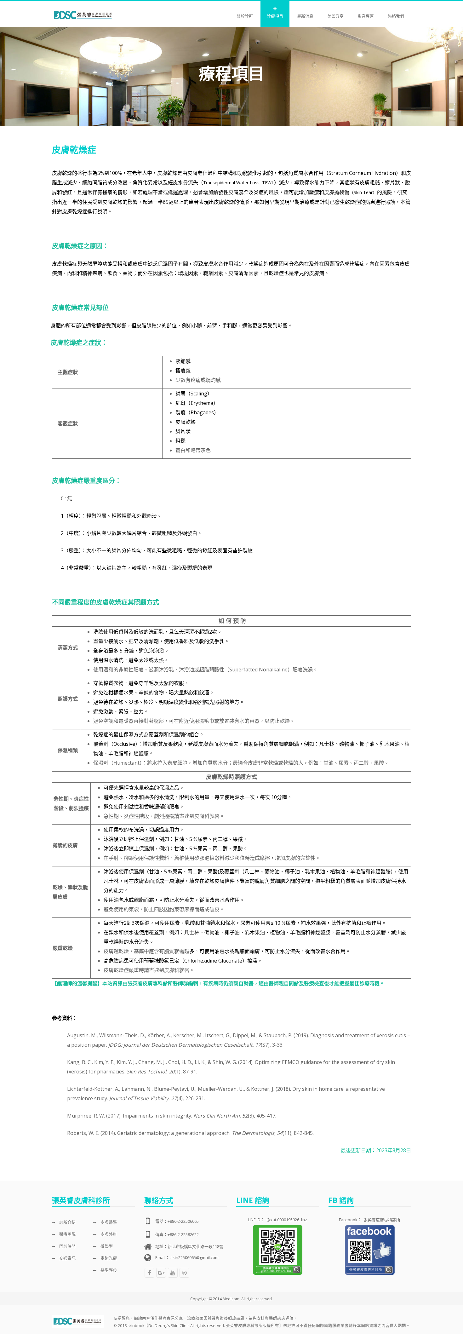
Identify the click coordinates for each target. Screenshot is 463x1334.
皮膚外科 (108, 1234)
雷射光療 (108, 1258)
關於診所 (245, 16)
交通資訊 (67, 1258)
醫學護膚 (108, 1270)
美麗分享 (335, 16)
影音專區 (365, 16)
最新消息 (305, 16)
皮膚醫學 (108, 1222)
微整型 (106, 1246)
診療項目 (275, 16)
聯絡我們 (396, 16)
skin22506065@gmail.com (194, 1257)
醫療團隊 (67, 1234)
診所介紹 (67, 1222)
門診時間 (67, 1246)
